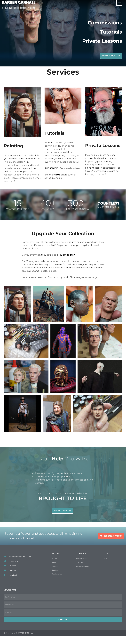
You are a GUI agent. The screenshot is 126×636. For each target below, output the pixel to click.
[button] (119, 3)
